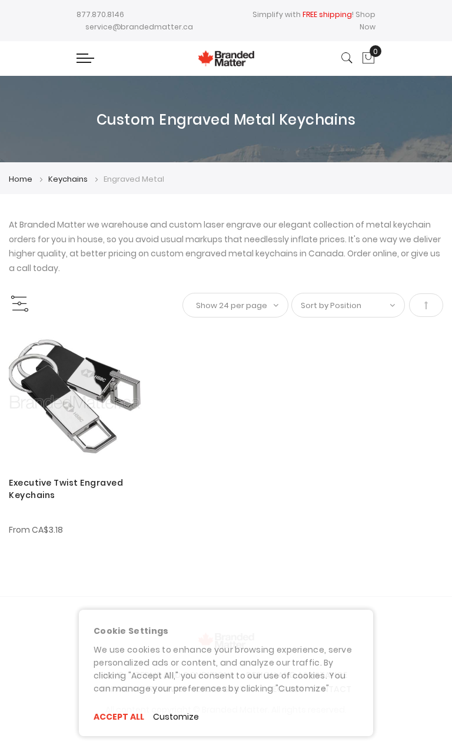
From (36, 530)
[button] (25, 348)
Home (21, 179)
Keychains (68, 179)
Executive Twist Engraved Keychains (66, 489)
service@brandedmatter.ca (139, 27)
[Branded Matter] (226, 58)
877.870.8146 (100, 14)
